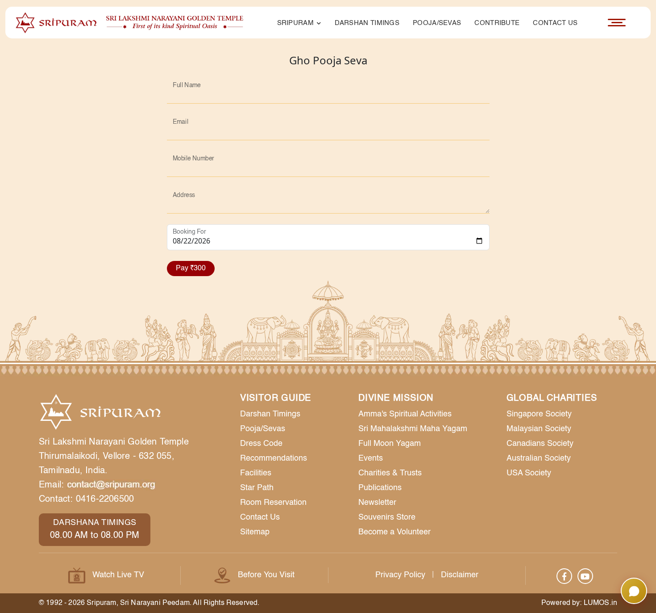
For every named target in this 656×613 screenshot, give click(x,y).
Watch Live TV (118, 575)
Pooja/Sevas (437, 23)
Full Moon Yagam (389, 444)
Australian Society (539, 458)
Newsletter (377, 503)
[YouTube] (585, 576)
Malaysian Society (539, 429)
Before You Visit (266, 575)
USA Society (529, 473)
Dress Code (261, 444)
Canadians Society (540, 444)
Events (370, 458)
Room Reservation (273, 503)
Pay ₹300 (191, 268)
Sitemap (255, 532)
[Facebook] (564, 576)
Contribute (496, 23)
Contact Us (555, 23)
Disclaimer (459, 575)
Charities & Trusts (390, 473)
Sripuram (296, 23)
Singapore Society (539, 414)
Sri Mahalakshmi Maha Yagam (412, 429)
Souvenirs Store (386, 517)
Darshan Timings (367, 23)
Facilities (255, 473)
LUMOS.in (600, 603)
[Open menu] (617, 23)
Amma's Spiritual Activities (405, 414)
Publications (380, 488)
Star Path (257, 488)
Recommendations (273, 458)
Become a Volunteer (394, 532)
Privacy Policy (400, 575)
